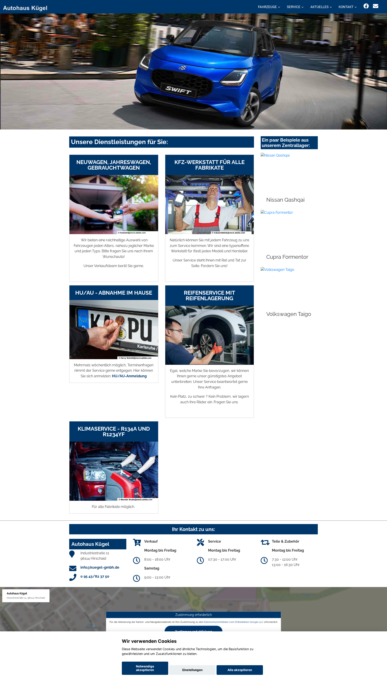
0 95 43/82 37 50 (94, 576)
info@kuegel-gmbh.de (99, 567)
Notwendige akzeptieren (145, 668)
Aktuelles (319, 7)
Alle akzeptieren (240, 670)
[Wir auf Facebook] (366, 6)
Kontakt (346, 7)
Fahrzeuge (267, 7)
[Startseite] (27, 7)
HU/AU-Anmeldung (129, 376)
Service (293, 7)
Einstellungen (192, 670)
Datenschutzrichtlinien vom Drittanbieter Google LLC (233, 622)
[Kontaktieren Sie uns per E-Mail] (375, 6)
